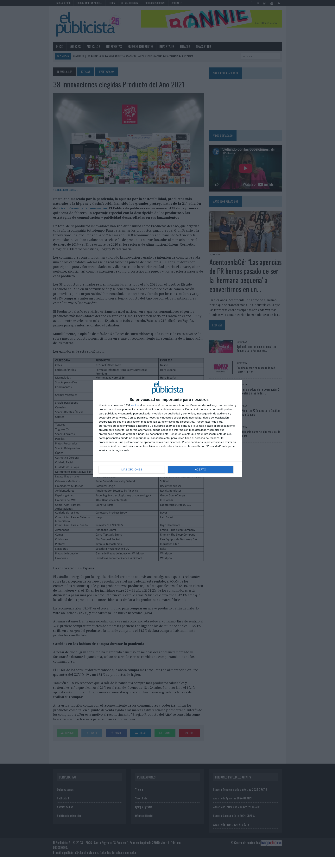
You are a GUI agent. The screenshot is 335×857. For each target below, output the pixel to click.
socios (135, 405)
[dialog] (167, 428)
